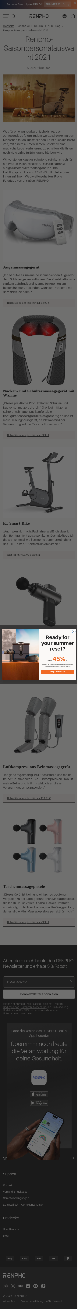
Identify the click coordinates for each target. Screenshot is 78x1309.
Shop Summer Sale (56, 672)
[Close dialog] (72, 631)
